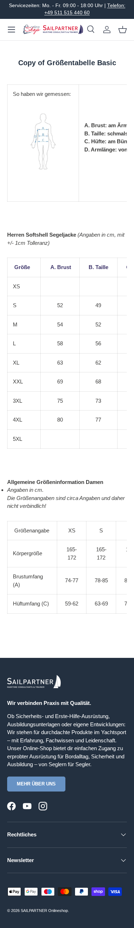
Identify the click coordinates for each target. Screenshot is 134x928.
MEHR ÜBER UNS (36, 784)
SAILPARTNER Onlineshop (44, 910)
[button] (122, 29)
